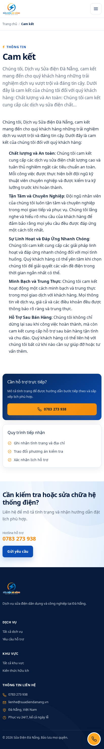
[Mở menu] (95, 8)
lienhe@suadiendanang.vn (28, 702)
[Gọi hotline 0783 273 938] (94, 739)
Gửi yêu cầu (17, 551)
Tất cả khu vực (13, 663)
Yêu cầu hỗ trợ (13, 639)
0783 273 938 (55, 409)
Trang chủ (10, 24)
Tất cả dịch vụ (13, 631)
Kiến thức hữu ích (16, 670)
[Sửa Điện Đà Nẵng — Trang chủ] (45, 9)
